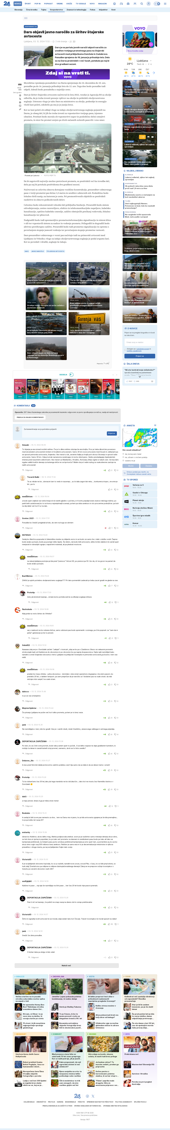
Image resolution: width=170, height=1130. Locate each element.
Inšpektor (103, 10)
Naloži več (66, 965)
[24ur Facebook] (87, 1096)
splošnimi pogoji (143, 349)
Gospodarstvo (56, 10)
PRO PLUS (51, 1102)
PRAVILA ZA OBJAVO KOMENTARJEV (30, 417)
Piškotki (81, 1102)
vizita (91, 977)
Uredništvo (41, 1102)
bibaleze (20, 977)
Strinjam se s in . (139, 350)
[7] (71, 389)
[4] (33, 389)
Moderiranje (70, 1102)
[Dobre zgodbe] (114, 3)
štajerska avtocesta (55, 251)
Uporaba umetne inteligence (115, 1106)
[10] (109, 389)
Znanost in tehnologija (76, 10)
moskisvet (21, 1034)
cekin (127, 977)
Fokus (92, 10)
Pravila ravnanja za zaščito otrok (57, 1106)
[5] (45, 389)
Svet (113, 10)
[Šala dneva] (151, 381)
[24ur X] (93, 1096)
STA (20, 89)
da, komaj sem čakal (133, 454)
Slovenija (18, 10)
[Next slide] (117, 375)
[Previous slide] (113, 375)
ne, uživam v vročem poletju (136, 457)
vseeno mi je (130, 461)
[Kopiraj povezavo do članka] (20, 109)
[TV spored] (128, 3)
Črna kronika (31, 10)
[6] (58, 389)
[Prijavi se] (149, 4)
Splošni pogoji (140, 1102)
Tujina (43, 10)
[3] (20, 389)
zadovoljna (58, 977)
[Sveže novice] (26, 18)
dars (27, 251)
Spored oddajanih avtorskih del (87, 1106)
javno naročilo (37, 251)
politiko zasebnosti (134, 351)
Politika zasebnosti (123, 1102)
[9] (96, 389)
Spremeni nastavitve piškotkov (100, 1102)
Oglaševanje (29, 1102)
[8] (83, 389)
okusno (92, 1034)
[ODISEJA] (66, 374)
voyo (127, 1034)
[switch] (157, 4)
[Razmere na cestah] (135, 3)
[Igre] (121, 3)
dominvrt (57, 1034)
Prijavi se (111, 433)
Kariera (60, 1102)
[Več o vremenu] (153, 73)
